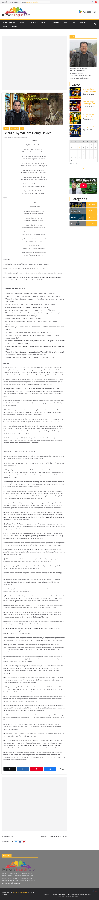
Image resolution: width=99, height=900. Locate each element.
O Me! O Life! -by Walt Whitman (52, 836)
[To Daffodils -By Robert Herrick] (75, 118)
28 (92, 205)
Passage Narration (89, 127)
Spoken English (9, 22)
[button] (16, 22)
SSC (65, 22)
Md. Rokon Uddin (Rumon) (21, 137)
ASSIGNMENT (76, 211)
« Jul (82, 168)
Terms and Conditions (73, 894)
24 (92, 211)
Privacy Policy (61, 894)
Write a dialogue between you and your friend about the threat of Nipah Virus (90, 103)
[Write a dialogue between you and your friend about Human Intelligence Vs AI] (75, 93)
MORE (5, 27)
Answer (74, 205)
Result (14, 27)
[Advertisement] (34, 49)
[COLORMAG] (18, 861)
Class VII (44, 22)
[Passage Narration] (75, 131)
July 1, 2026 (88, 130)
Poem (21, 128)
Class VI (33, 22)
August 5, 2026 (89, 94)
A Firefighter (8, 836)
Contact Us (54, 894)
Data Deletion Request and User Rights (67, 896)
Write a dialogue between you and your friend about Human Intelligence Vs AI (90, 90)
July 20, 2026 (88, 119)
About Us (46, 894)
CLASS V (22, 22)
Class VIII (56, 22)
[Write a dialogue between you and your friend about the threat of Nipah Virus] (75, 105)
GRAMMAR (83, 22)
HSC (73, 22)
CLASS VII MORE (14, 128)
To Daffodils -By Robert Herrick (36, 2)
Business (74, 217)
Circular (74, 224)
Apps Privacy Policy (85, 894)
